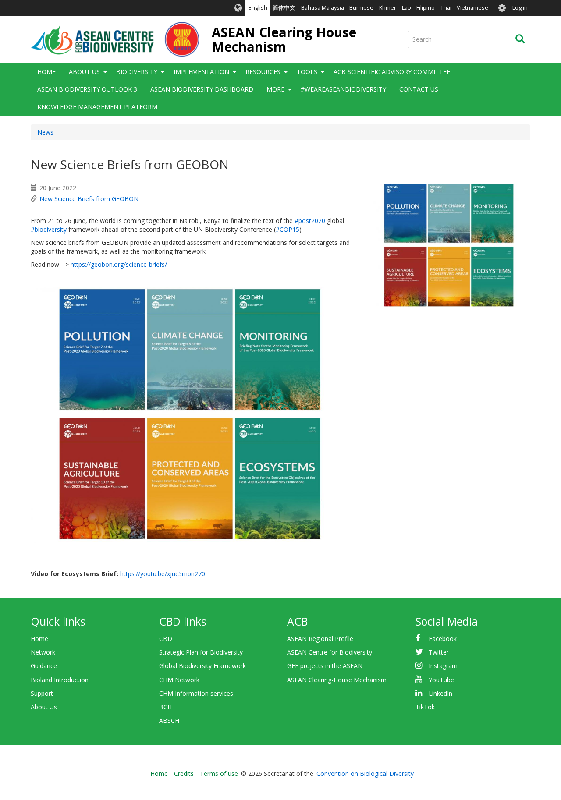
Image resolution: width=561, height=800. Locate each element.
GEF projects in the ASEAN (324, 666)
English (258, 7)
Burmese (361, 7)
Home (46, 71)
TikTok (425, 707)
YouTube (441, 680)
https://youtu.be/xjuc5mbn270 (162, 574)
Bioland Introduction (60, 680)
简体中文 (284, 7)
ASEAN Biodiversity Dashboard (201, 89)
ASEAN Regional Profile (320, 638)
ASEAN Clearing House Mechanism (284, 39)
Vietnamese (472, 7)
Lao (406, 7)
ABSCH (169, 720)
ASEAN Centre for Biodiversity (329, 652)
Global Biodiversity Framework (202, 666)
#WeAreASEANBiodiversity (343, 89)
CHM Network (179, 680)
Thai (445, 7)
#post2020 (310, 220)
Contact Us (418, 89)
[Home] (115, 39)
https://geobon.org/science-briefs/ (119, 264)
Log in (520, 7)
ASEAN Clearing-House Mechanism (337, 680)
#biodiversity (49, 229)
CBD (165, 638)
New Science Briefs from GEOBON (88, 199)
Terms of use (219, 773)
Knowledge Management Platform (97, 107)
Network (43, 652)
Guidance (44, 666)
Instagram (443, 666)
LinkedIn (440, 693)
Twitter (439, 652)
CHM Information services (196, 693)
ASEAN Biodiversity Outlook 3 (87, 89)
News (45, 132)
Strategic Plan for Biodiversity (201, 652)
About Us (44, 707)
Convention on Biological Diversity (365, 773)
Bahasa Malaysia (322, 7)
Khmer (387, 7)
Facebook (443, 638)
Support (42, 693)
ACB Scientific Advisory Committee (392, 71)
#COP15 (287, 229)
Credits (184, 773)
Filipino (425, 7)
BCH (165, 707)
